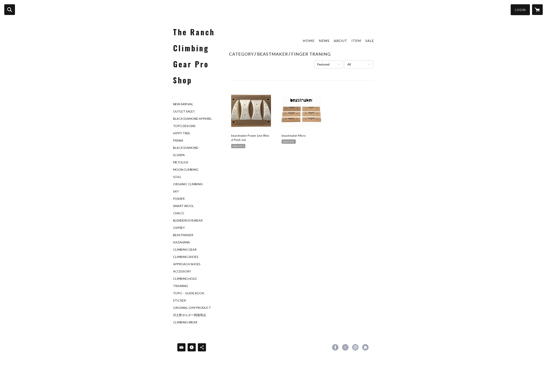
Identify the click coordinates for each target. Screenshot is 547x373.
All (349, 64)
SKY (176, 191)
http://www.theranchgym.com (365, 347)
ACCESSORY (182, 271)
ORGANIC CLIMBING (188, 184)
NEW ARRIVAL (183, 104)
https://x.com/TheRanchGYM (345, 347)
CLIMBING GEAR (185, 249)
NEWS (324, 40)
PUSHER (179, 198)
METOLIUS (180, 162)
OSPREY (179, 227)
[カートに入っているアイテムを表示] (537, 9)
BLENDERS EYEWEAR (188, 220)
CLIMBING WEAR (185, 322)
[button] (520, 9)
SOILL (177, 176)
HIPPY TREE (181, 133)
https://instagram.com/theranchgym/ (355, 347)
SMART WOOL (183, 205)
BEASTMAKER (183, 235)
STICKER (179, 300)
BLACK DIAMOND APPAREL (192, 118)
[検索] (9, 9)
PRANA (178, 140)
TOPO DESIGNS (184, 125)
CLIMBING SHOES (185, 256)
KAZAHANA (181, 242)
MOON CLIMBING (185, 169)
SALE (369, 40)
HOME (309, 40)
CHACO (178, 213)
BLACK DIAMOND (185, 147)
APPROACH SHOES (186, 264)
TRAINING (180, 285)
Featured (323, 64)
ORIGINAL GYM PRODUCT (192, 307)
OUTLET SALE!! (184, 111)
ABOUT (340, 40)
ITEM (356, 40)
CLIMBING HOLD (185, 278)
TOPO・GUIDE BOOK (188, 293)
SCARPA (179, 155)
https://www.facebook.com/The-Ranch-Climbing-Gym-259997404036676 (335, 347)
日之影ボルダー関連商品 (189, 315)
